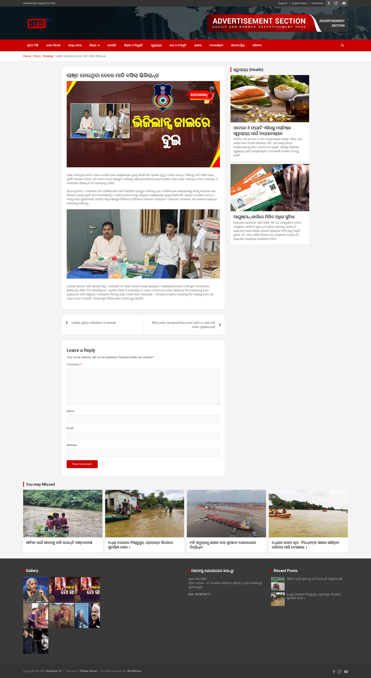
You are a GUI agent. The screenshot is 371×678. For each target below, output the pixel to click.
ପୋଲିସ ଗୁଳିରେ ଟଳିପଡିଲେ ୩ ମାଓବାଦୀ (93, 323)
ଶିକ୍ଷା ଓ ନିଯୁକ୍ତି (133, 45)
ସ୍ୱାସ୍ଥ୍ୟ (156, 45)
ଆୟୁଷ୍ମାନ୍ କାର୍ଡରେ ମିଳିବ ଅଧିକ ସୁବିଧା (264, 216)
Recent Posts (286, 570)
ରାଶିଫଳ (257, 45)
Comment (74, 364)
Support (282, 3)
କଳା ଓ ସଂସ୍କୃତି (177, 45)
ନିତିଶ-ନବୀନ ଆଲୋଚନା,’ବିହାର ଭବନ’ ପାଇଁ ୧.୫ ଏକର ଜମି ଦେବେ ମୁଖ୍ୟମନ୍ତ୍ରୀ (183, 325)
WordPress (134, 671)
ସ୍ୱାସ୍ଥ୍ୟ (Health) (248, 69)
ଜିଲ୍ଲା (92, 45)
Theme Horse (88, 671)
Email (70, 428)
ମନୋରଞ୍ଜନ (216, 45)
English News (299, 3)
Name (70, 411)
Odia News (317, 3)
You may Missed (40, 484)
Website (72, 445)
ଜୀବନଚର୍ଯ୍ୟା (238, 45)
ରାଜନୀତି (111, 45)
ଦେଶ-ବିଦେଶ (53, 45)
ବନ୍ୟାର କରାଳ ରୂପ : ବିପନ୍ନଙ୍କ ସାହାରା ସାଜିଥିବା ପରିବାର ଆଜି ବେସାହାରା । (305, 545)
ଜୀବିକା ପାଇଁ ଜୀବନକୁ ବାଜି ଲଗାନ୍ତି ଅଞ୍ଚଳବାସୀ (59, 542)
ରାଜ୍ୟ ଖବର (75, 45)
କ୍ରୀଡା (198, 45)
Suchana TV (54, 671)
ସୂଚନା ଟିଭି (32, 45)
